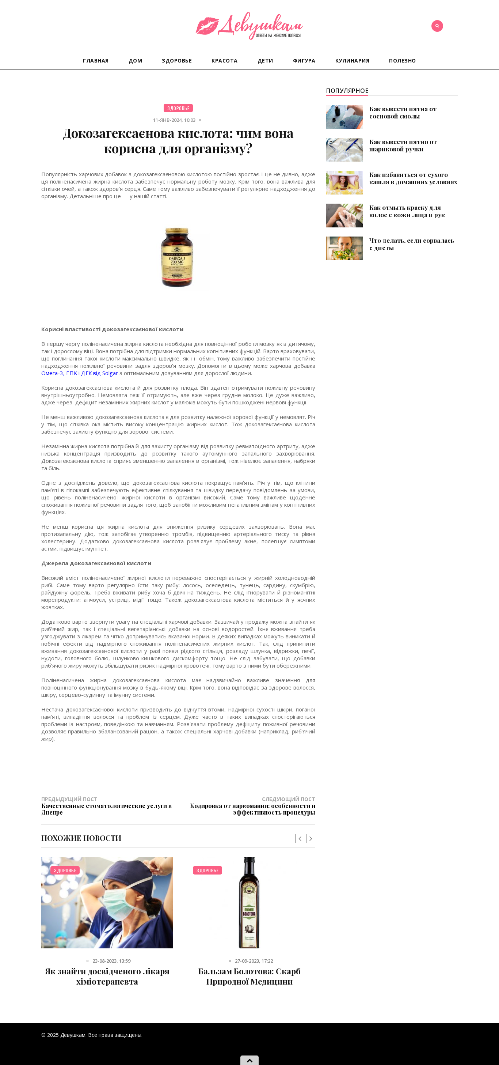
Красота (225, 60)
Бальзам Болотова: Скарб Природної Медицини (249, 976)
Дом (135, 60)
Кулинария (352, 60)
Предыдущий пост (106, 805)
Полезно (402, 60)
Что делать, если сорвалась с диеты (411, 244)
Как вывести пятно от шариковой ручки (403, 145)
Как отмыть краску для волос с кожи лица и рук (407, 211)
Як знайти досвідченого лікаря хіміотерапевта (107, 976)
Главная (96, 60)
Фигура (304, 60)
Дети (265, 60)
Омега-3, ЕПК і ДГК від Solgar (79, 373)
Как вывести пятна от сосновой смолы (403, 112)
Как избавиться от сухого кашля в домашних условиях (413, 178)
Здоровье (177, 60)
